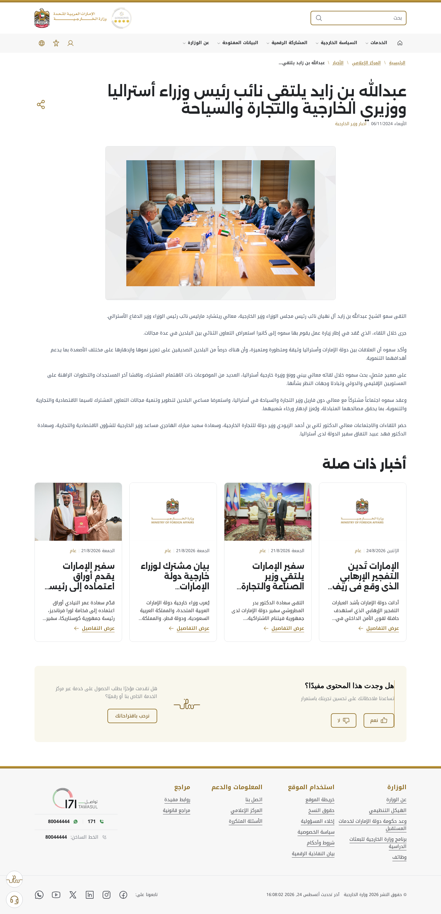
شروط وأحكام (320, 842)
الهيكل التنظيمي (387, 810)
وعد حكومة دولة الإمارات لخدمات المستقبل (372, 825)
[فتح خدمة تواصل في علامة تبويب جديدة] (76, 798)
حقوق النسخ (321, 810)
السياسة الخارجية (339, 43)
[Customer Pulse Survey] (14, 879)
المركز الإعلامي (366, 63)
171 (92, 821)
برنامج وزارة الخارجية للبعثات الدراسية (378, 843)
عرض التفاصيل (382, 628)
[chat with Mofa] (14, 899)
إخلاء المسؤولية (317, 821)
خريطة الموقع (319, 799)
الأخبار (338, 63)
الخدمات (378, 43)
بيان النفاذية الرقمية (313, 853)
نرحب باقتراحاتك (132, 715)
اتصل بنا (253, 799)
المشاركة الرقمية (290, 43)
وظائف (399, 857)
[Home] (399, 43)
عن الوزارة (198, 43)
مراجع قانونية (176, 810)
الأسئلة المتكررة (245, 821)
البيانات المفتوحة (240, 43)
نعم (374, 720)
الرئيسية (397, 63)
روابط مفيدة (177, 799)
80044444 (56, 837)
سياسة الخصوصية (316, 832)
